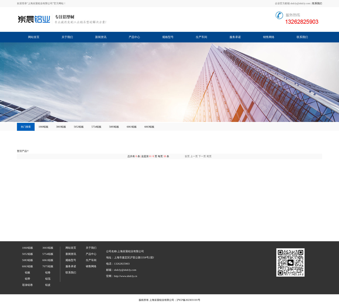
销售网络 (268, 37)
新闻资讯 (100, 37)
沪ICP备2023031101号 (188, 300)
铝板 (27, 272)
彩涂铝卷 (27, 284)
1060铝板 (43, 126)
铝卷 (47, 272)
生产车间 (201, 37)
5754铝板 (96, 126)
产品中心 (134, 37)
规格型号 (168, 37)
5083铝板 (114, 126)
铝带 (27, 278)
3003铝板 (61, 126)
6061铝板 (132, 126)
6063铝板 (149, 126)
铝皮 (47, 284)
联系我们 (317, 3)
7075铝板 (47, 266)
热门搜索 (26, 126)
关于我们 (67, 37)
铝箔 (47, 278)
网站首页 (33, 37)
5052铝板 (79, 126)
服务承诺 (235, 37)
